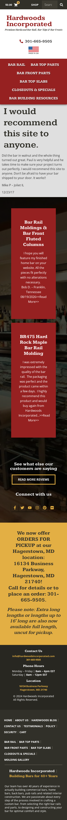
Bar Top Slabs (33, 81)
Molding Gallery (16, 759)
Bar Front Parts (33, 73)
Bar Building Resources (33, 98)
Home (8, 720)
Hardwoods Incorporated (29, 21)
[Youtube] (30, 507)
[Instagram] (37, 507)
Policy (50, 726)
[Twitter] (22, 507)
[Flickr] (52, 507)
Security (10, 732)
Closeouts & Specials (33, 90)
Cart (23, 732)
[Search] (62, 5)
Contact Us (12, 726)
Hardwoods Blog (44, 720)
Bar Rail (16, 65)
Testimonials (33, 726)
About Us (21, 720)
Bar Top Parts (45, 65)
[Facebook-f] (15, 507)
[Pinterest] (44, 507)
